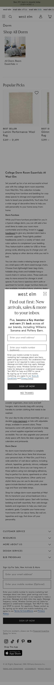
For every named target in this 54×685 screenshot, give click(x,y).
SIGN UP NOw (27, 386)
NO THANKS (27, 393)
